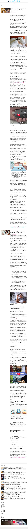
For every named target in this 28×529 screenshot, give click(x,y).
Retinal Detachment (3, 509)
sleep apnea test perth (16, 227)
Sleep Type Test (13, 456)
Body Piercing (2, 505)
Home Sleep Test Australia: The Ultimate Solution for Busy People (18, 10)
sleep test (20, 227)
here (25, 362)
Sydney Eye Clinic (3, 511)
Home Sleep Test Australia (14, 226)
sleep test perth (22, 227)
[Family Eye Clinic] (14, 1)
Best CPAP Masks (3, 504)
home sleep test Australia (17, 25)
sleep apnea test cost (15, 457)
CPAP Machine (3, 506)
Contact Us (2, 517)
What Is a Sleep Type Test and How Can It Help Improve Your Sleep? (18, 232)
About (2, 516)
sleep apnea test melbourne (20, 457)
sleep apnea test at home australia (22, 226)
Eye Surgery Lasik (3, 507)
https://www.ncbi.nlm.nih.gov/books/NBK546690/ (16, 318)
